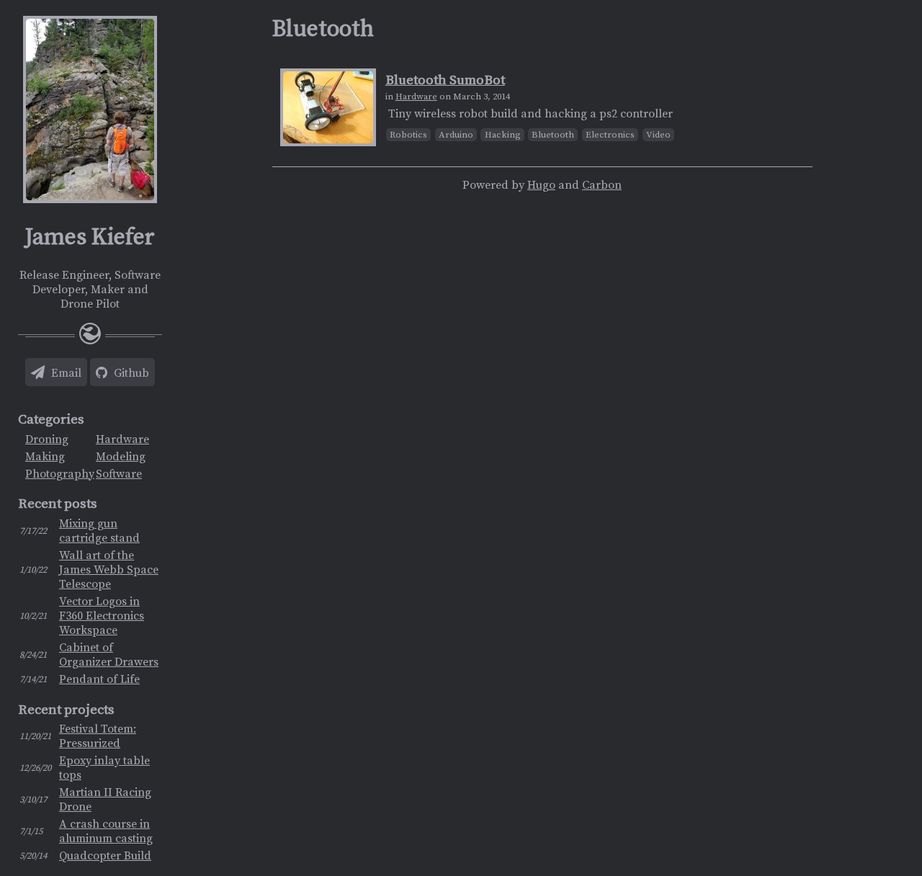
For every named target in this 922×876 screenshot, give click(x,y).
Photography (59, 474)
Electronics (610, 134)
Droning (46, 439)
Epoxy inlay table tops (104, 768)
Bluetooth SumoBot (445, 80)
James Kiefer (90, 237)
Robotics (408, 134)
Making (45, 457)
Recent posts (57, 504)
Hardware (122, 439)
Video (658, 134)
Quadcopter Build (105, 856)
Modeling (121, 457)
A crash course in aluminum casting (106, 831)
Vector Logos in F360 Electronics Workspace (101, 616)
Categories (51, 419)
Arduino (456, 134)
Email (64, 373)
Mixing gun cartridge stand (99, 531)
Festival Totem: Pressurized (97, 736)
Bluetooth (553, 134)
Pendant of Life (99, 679)
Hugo (541, 185)
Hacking (503, 134)
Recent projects (66, 710)
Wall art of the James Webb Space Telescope (108, 569)
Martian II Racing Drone (105, 799)
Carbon (602, 185)
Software (119, 474)
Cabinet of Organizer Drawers (108, 654)
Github (130, 373)
